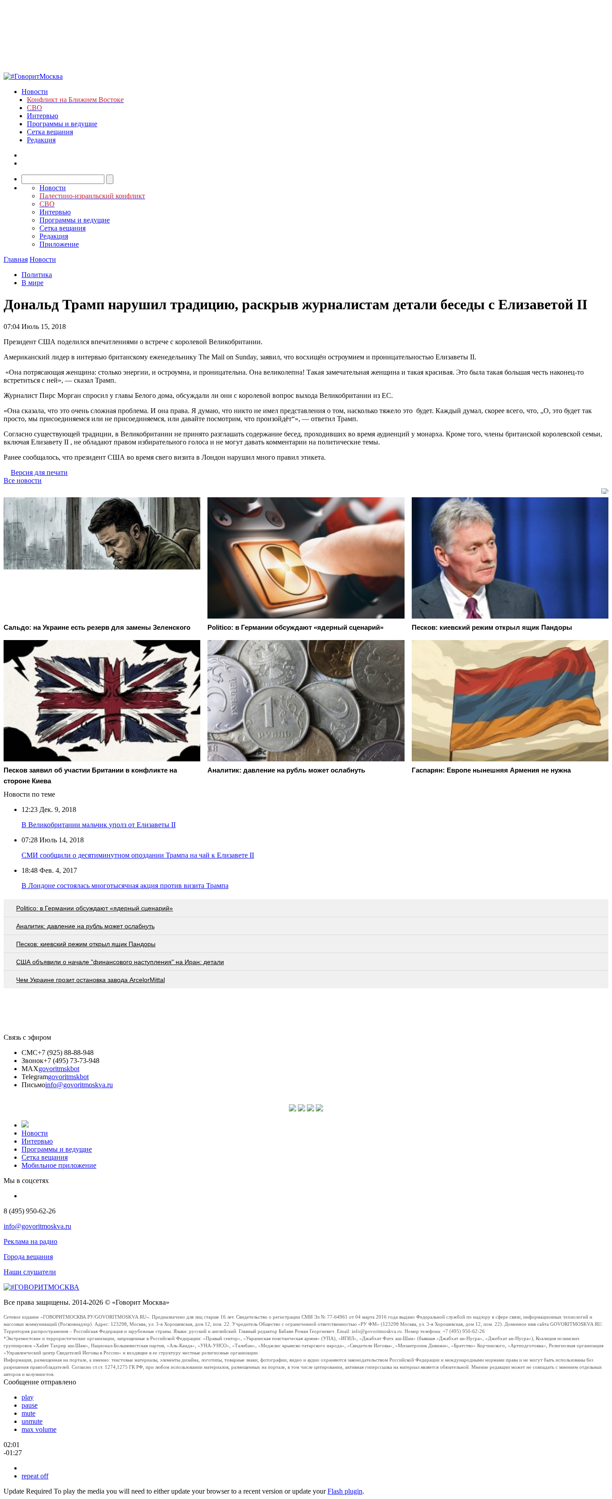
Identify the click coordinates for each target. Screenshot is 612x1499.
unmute (32, 1421)
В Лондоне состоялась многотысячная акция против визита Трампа (125, 885)
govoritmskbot (59, 1068)
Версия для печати (39, 472)
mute (28, 1413)
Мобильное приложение (59, 1165)
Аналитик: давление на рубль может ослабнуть (85, 926)
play (28, 1397)
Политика (37, 274)
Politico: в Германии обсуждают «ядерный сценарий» (94, 908)
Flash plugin (345, 1491)
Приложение (59, 244)
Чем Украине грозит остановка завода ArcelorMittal (90, 979)
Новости (35, 91)
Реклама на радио (30, 1241)
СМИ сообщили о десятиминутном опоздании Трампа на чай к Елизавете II (138, 855)
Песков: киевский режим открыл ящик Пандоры (85, 944)
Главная (16, 259)
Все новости (23, 480)
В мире (32, 282)
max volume (39, 1429)
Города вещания (28, 1256)
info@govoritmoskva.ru (79, 1085)
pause (30, 1405)
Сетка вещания (50, 132)
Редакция (41, 140)
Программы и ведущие (62, 124)
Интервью (42, 116)
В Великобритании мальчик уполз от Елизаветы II (99, 825)
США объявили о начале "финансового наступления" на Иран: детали (120, 961)
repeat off (35, 1476)
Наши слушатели (30, 1272)
